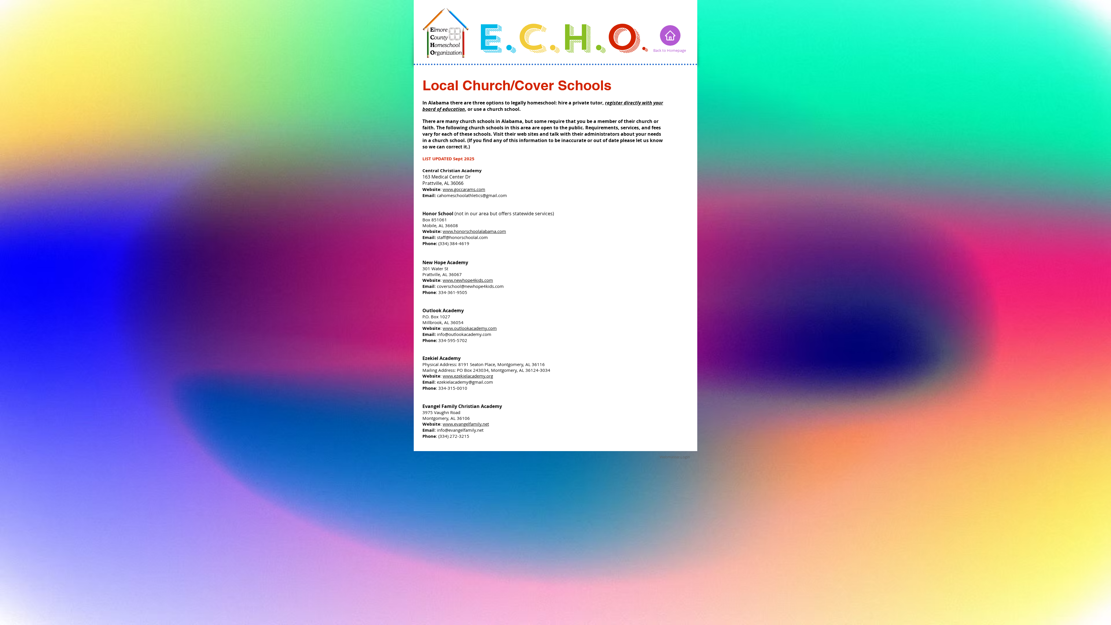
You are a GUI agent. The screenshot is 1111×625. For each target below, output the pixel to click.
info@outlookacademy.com (464, 334)
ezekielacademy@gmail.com (465, 382)
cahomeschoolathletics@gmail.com (472, 195)
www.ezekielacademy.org (468, 376)
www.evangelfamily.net (466, 424)
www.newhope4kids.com (468, 280)
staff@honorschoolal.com (462, 237)
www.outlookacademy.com (470, 328)
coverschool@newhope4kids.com (470, 286)
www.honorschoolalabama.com (474, 231)
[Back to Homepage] (670, 35)
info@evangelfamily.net (460, 430)
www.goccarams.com (464, 189)
